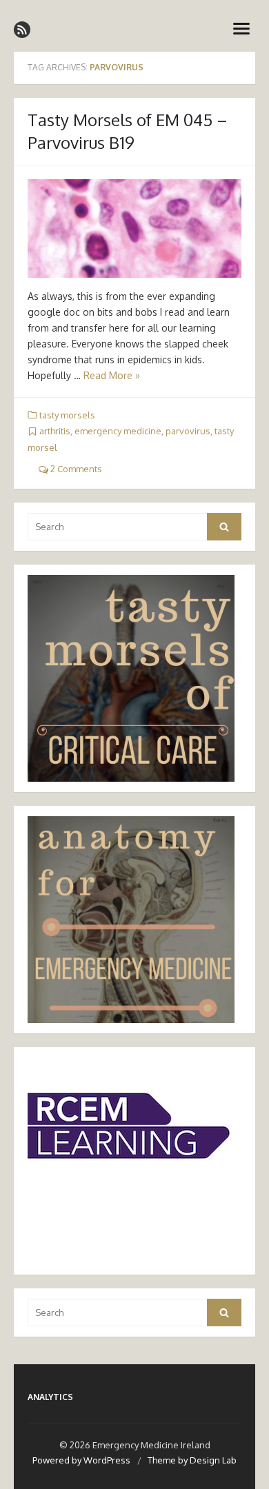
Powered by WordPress (81, 1460)
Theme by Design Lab (192, 1460)
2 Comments (75, 468)
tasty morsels (67, 415)
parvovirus (188, 430)
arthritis (54, 430)
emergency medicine (117, 430)
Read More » (111, 375)
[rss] (22, 29)
